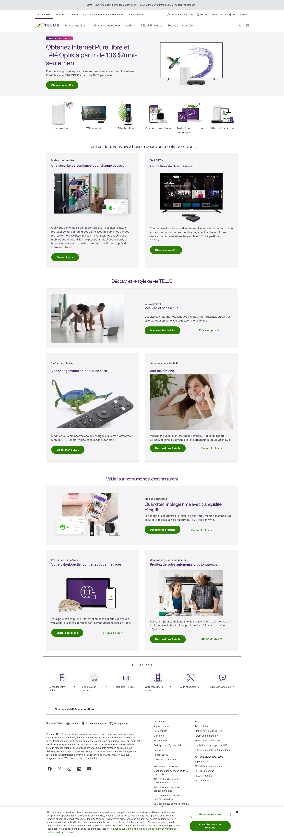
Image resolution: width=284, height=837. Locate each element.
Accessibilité (202, 726)
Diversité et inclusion (165, 759)
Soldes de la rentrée (180, 25)
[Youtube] (90, 768)
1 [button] (111, 74)
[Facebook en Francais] (51, 768)
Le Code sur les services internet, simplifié (167, 797)
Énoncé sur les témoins (125, 828)
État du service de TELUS (208, 731)
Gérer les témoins (210, 814)
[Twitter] (61, 768)
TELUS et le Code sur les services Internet (167, 789)
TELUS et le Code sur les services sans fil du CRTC (167, 780)
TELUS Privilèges (151, 25)
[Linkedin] (80, 768)
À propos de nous (163, 726)
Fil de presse (160, 740)
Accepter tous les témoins (210, 826)
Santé (74, 14)
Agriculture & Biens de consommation (103, 14)
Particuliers (44, 14)
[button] (241, 25)
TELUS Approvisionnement (209, 766)
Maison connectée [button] (105, 25)
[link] (62, 85)
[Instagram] (71, 768)
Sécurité (158, 750)
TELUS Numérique (204, 771)
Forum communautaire (207, 735)
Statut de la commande (207, 740)
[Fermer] (237, 812)
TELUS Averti (202, 780)
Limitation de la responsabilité (211, 745)
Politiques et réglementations (169, 745)
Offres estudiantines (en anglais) (212, 750)
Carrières (159, 735)
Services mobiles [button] (74, 25)
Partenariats (160, 731)
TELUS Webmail (203, 775)
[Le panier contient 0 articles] (247, 25)
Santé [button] (128, 25)
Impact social (136, 14)
